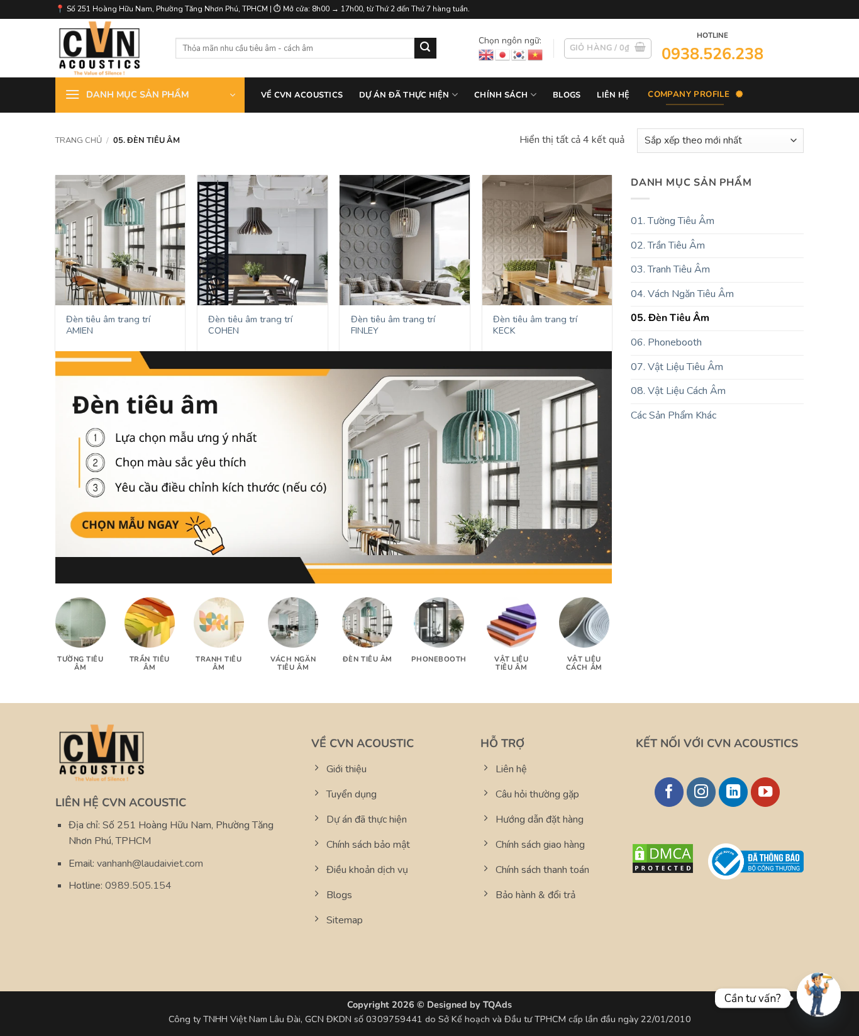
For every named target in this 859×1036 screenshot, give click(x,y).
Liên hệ (613, 95)
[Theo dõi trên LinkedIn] (733, 792)
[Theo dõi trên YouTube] (765, 792)
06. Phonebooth (666, 342)
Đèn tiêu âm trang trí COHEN (250, 325)
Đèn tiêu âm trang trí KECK (535, 325)
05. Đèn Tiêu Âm (670, 318)
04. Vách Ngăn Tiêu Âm (682, 294)
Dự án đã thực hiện (404, 95)
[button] (608, 48)
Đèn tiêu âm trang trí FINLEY (393, 325)
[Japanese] (503, 54)
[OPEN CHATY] (819, 992)
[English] (487, 54)
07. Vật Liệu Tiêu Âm (677, 367)
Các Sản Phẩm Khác (673, 415)
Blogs (566, 95)
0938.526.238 (712, 54)
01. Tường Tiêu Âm (672, 221)
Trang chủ (78, 140)
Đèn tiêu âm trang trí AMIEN (108, 325)
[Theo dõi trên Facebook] (669, 792)
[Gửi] (425, 48)
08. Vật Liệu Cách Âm (678, 391)
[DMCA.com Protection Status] (662, 858)
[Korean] (519, 54)
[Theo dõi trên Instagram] (701, 792)
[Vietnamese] (536, 54)
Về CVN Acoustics (302, 95)
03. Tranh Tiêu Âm (670, 269)
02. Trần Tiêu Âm (668, 245)
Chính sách (501, 95)
